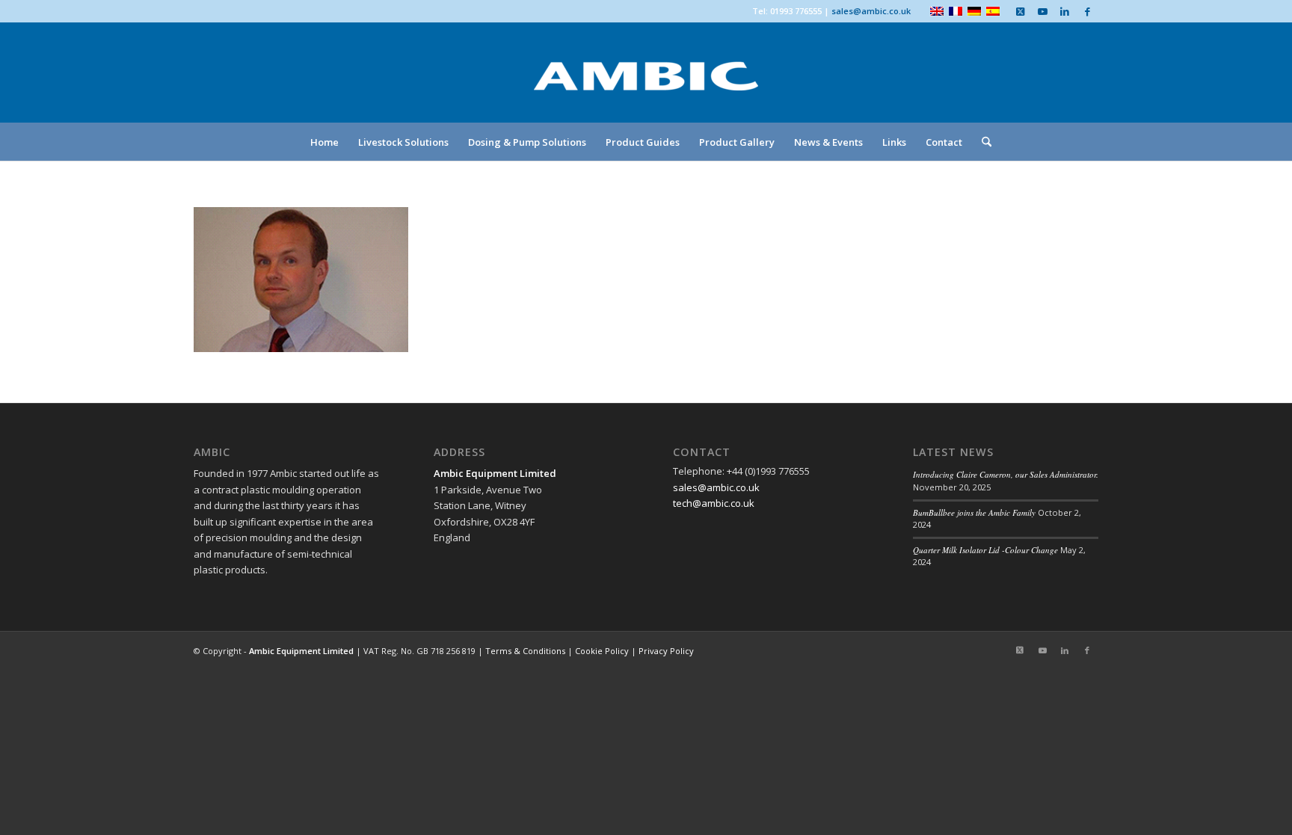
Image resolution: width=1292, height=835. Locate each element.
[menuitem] (324, 142)
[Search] (981, 142)
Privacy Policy (666, 650)
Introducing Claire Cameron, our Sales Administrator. (1005, 474)
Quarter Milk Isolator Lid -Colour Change (985, 549)
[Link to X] (1020, 11)
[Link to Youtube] (1042, 11)
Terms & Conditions (525, 650)
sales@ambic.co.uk (871, 10)
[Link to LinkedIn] (1064, 11)
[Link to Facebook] (1087, 11)
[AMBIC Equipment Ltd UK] (646, 90)
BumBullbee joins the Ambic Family (974, 512)
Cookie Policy (602, 650)
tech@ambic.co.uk (713, 503)
